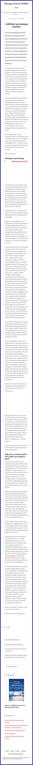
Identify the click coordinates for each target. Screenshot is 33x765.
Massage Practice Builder (16, 3)
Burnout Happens (10, 733)
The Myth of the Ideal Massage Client (15, 730)
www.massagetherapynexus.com (14, 644)
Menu (16, 7)
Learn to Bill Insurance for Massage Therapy (15, 706)
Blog (9, 627)
